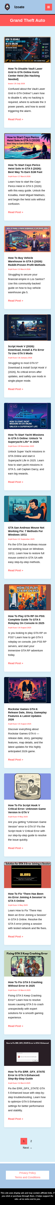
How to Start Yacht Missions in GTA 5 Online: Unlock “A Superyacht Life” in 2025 (26, 438)
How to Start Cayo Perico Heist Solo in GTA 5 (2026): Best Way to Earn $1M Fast (25, 168)
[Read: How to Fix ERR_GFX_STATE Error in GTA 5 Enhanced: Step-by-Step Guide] (27, 1052)
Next (27, 1147)
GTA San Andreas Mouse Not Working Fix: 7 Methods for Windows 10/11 (26, 531)
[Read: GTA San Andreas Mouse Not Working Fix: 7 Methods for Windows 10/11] (27, 508)
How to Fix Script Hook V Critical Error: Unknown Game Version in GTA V (27, 809)
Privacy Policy (27, 1172)
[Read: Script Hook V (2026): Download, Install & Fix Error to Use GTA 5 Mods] (27, 327)
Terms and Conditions (27, 1177)
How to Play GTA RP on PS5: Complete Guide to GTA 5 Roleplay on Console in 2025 (26, 619)
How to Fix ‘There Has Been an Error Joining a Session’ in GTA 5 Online (27, 897)
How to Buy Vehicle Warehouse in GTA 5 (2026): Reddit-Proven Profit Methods (26, 261)
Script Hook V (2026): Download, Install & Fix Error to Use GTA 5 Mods (26, 350)
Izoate (19, 7)
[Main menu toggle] (48, 7)
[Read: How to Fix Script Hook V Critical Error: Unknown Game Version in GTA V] (27, 786)
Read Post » (15, 120)
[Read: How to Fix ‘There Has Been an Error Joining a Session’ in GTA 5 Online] (27, 874)
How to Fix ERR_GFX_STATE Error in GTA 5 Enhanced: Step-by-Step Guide (26, 1075)
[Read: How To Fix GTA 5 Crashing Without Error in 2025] (27, 963)
